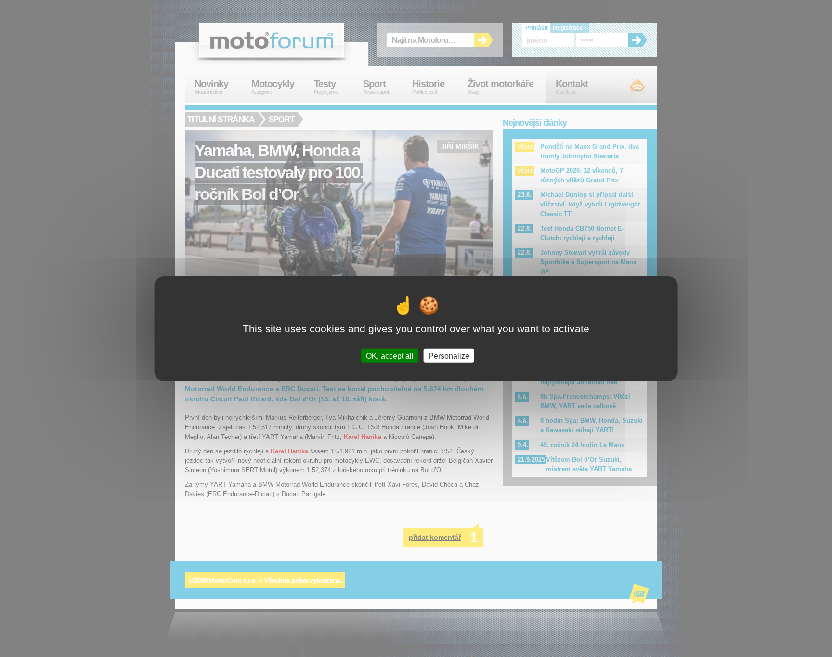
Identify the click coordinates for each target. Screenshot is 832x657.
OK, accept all (390, 356)
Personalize (449, 356)
